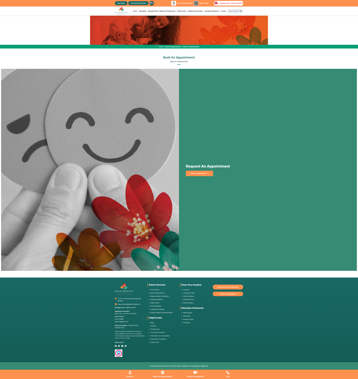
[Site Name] (121, 11)
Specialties (142, 11)
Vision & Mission (188, 296)
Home (161, 47)
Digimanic (204, 366)
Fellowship (186, 316)
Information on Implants (158, 339)
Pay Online (121, 3)
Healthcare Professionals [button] (167, 11)
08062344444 (131, 307)
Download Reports (156, 299)
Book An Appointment (173, 47)
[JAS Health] (151, 3)
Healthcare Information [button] (195, 11)
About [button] (135, 11)
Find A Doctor (155, 290)
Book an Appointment (157, 293)
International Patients (138, 3)
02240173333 (133, 325)
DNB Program (187, 313)
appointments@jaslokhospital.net (129, 304)
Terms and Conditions (157, 332)
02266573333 (119, 328)
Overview (186, 290)
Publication (186, 323)
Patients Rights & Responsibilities (161, 312)
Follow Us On (154, 342)
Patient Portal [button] (181, 11)
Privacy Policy (155, 329)
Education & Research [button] (212, 11)
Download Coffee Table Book (228, 287)
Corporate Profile (189, 293)
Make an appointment (199, 173)
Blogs (152, 323)
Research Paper (188, 319)
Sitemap (153, 326)
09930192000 (119, 316)
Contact (223, 11)
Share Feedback (155, 306)
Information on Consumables (159, 336)
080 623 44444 (236, 3)
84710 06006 (119, 319)
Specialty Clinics (153, 11)
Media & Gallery (188, 303)
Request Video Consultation (159, 296)
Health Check (154, 303)
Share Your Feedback (227, 294)
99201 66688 (121, 322)
